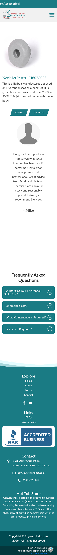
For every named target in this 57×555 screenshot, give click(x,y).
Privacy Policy (28, 421)
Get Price (39, 112)
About (28, 385)
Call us (19, 112)
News (28, 390)
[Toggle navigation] (52, 14)
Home (28, 380)
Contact (28, 394)
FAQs (28, 417)
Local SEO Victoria (38, 553)
